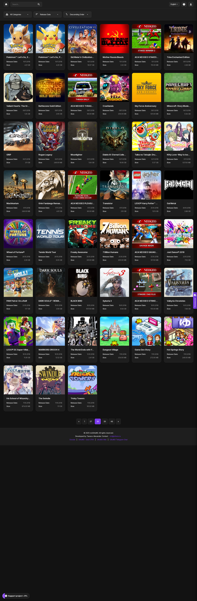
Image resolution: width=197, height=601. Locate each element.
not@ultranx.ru (115, 436)
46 (112, 421)
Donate (72, 440)
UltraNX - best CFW (86, 440)
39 (105, 421)
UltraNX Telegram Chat (118, 440)
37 (91, 421)
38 (98, 421)
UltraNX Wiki (101, 440)
